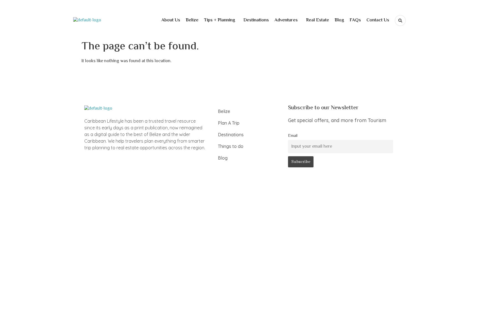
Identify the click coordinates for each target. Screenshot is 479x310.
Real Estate (317, 20)
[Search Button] (400, 20)
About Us (170, 20)
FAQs (355, 20)
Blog (339, 20)
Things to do (230, 146)
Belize (192, 20)
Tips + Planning (219, 20)
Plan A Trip (229, 123)
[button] (221, 20)
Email (292, 136)
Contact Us (377, 20)
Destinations (256, 20)
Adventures (286, 20)
